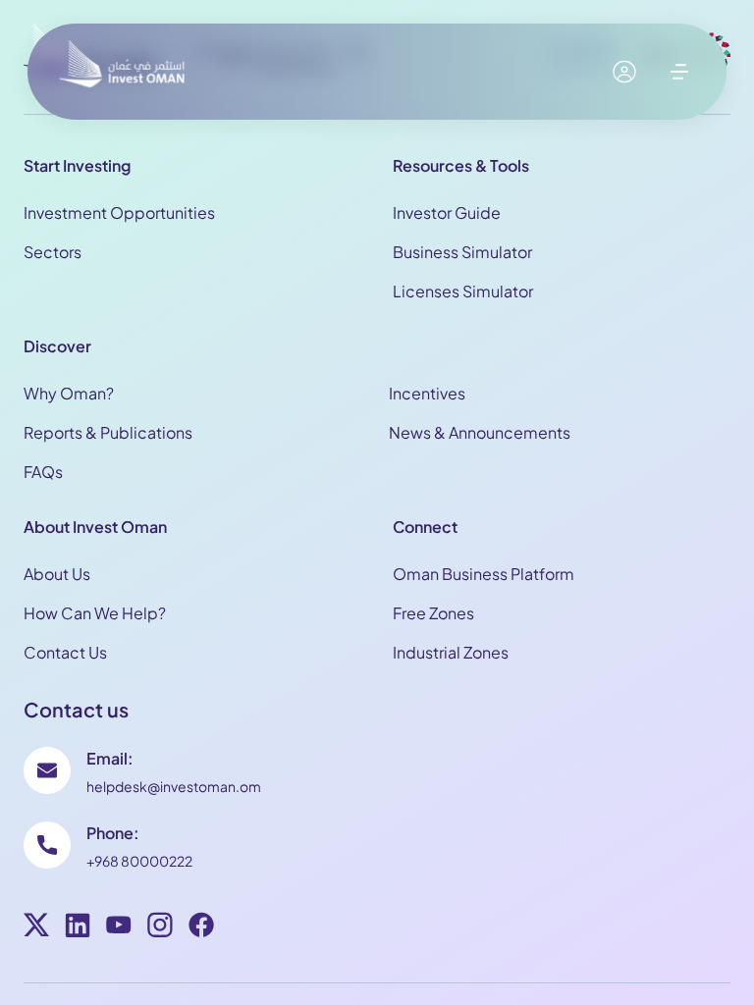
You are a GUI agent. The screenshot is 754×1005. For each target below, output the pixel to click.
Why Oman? (69, 393)
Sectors (52, 251)
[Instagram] (160, 927)
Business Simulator (462, 251)
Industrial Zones (451, 652)
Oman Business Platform (483, 573)
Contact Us (65, 652)
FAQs (43, 471)
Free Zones (433, 613)
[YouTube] (119, 927)
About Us (57, 573)
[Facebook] (201, 927)
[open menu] (679, 71)
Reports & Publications (108, 432)
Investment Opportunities (119, 212)
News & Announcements (479, 432)
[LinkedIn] (77, 927)
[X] (36, 927)
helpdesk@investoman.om (173, 786)
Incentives (427, 393)
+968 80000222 (139, 861)
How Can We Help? (95, 613)
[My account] (624, 71)
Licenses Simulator (463, 291)
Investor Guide (447, 212)
